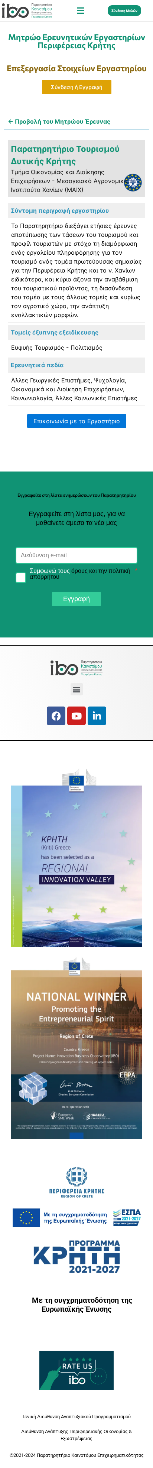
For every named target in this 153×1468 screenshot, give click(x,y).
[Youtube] (76, 716)
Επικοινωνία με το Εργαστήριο (76, 421)
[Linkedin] (97, 716)
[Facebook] (56, 716)
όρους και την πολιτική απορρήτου (80, 574)
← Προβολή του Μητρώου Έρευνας (59, 121)
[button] (80, 10)
